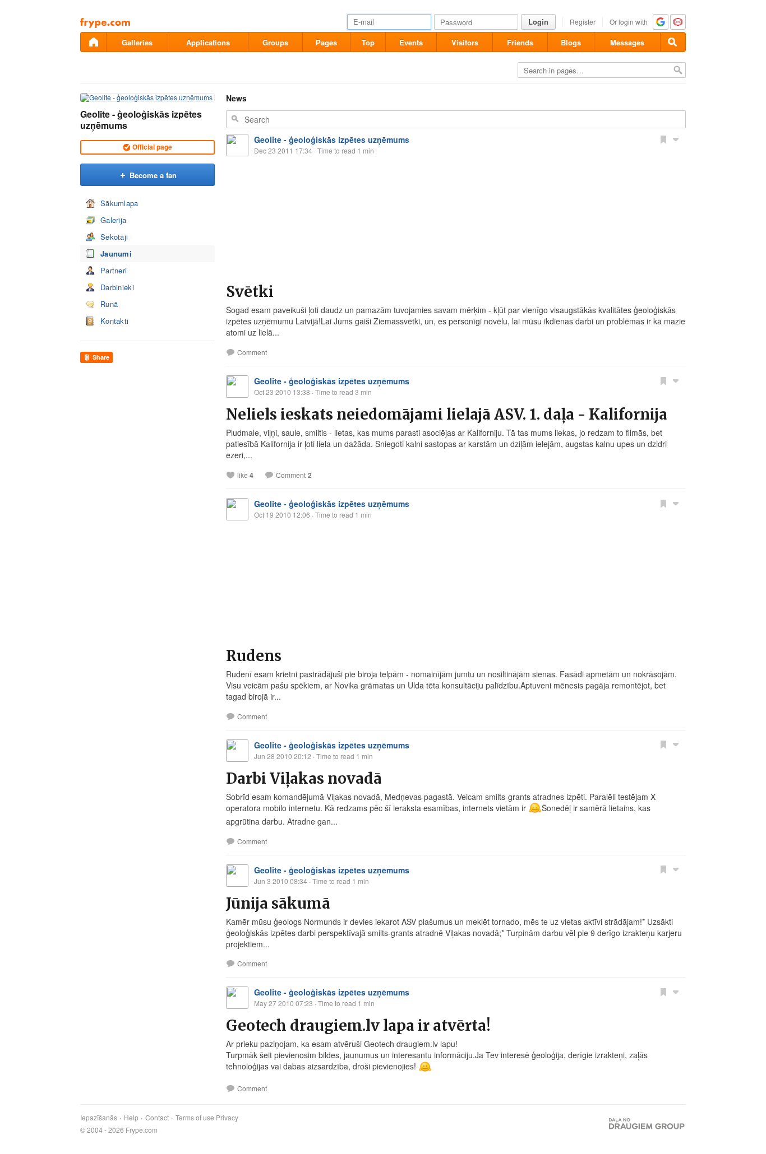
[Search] (673, 42)
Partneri (113, 270)
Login (538, 21)
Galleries (137, 42)
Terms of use (195, 1117)
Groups (275, 42)
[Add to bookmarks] (663, 139)
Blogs (571, 42)
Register (583, 21)
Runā (109, 304)
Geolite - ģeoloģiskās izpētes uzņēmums (141, 120)
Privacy (227, 1117)
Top (368, 42)
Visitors (464, 42)
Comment (252, 352)
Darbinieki (117, 287)
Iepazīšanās (98, 1117)
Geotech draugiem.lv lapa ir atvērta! (358, 1025)
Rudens (254, 655)
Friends (520, 42)
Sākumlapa (119, 203)
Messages (627, 42)
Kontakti (114, 320)
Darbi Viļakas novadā (304, 778)
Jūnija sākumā (278, 903)
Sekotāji (114, 236)
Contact (157, 1117)
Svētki (250, 291)
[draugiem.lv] (93, 42)
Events (411, 42)
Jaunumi (116, 253)
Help (131, 1117)
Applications (208, 42)
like (245, 475)
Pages (326, 42)
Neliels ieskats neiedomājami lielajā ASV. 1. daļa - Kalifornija (446, 414)
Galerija (113, 220)
